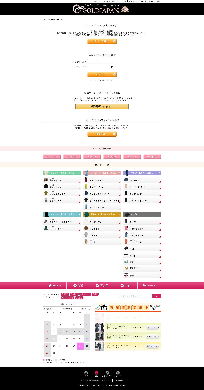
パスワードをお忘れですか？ (102, 80)
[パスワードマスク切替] (111, 67)
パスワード (80, 67)
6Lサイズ (132, 157)
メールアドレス (79, 62)
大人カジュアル (67, 298)
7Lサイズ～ (152, 157)
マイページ (97, 1)
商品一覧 (143, 1)
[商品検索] (156, 296)
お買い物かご (133, 1)
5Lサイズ (112, 157)
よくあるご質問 (109, 1)
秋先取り (74, 294)
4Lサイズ (92, 157)
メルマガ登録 (121, 1)
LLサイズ (51, 157)
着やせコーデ (85, 294)
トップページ (49, 20)
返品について (106, 380)
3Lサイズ (72, 157)
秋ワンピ (79, 298)
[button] (102, 106)
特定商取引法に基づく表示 (90, 380)
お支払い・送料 (154, 1)
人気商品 (65, 294)
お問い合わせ (118, 380)
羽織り (95, 294)
